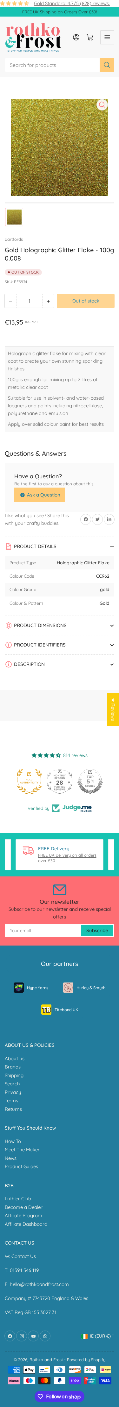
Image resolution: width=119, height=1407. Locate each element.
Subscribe (97, 930)
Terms (11, 1100)
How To (13, 1141)
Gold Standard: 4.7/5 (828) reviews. (72, 3)
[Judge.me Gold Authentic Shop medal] (29, 781)
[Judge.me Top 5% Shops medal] (90, 781)
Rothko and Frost (46, 1359)
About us (14, 1058)
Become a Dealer (24, 1207)
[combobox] (59, 65)
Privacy (13, 1092)
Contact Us (23, 1256)
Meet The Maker (22, 1149)
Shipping (14, 1075)
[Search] (107, 65)
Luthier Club (18, 1199)
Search (12, 1084)
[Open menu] (107, 37)
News (11, 1158)
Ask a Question (43, 495)
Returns (13, 1109)
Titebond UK (66, 1009)
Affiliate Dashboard (26, 1224)
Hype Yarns (37, 987)
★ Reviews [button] (113, 709)
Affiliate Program (23, 1215)
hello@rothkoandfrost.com (39, 1284)
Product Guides (21, 1166)
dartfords (14, 239)
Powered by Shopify (86, 1359)
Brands (13, 1067)
